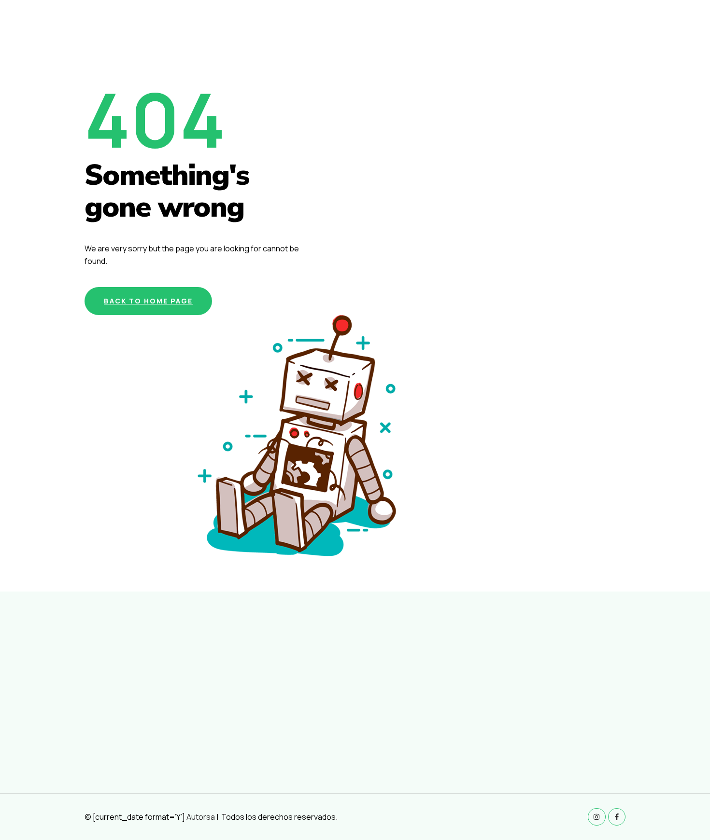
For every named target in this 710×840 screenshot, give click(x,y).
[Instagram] (596, 817)
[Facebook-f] (616, 817)
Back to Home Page (148, 300)
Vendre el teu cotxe (607, 27)
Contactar (674, 27)
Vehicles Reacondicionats (515, 27)
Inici (452, 27)
